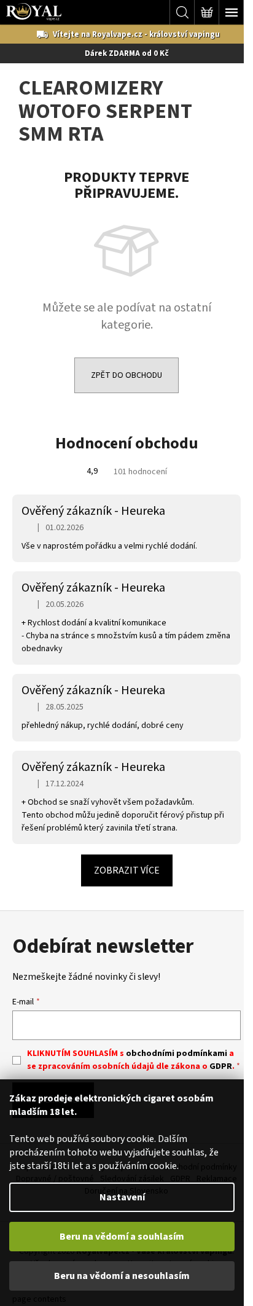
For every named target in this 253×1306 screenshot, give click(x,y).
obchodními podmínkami (176, 1053)
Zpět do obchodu (126, 375)
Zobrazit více (127, 870)
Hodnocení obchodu (126, 443)
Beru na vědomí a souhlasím (122, 1236)
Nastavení (122, 1197)
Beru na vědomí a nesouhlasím (122, 1276)
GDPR (220, 1066)
